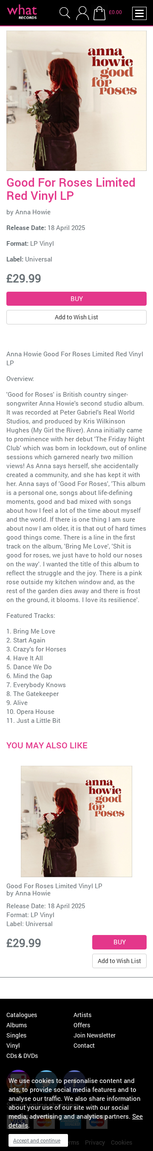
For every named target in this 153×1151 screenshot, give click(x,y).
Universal (38, 259)
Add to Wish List (76, 317)
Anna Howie (33, 211)
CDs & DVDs (22, 1056)
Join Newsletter (95, 1035)
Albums (16, 1025)
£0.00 (115, 12)
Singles (16, 1035)
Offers (82, 1025)
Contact (84, 1045)
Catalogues (21, 1015)
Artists (82, 1015)
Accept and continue (36, 1140)
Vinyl (13, 1045)
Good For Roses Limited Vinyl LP (54, 885)
